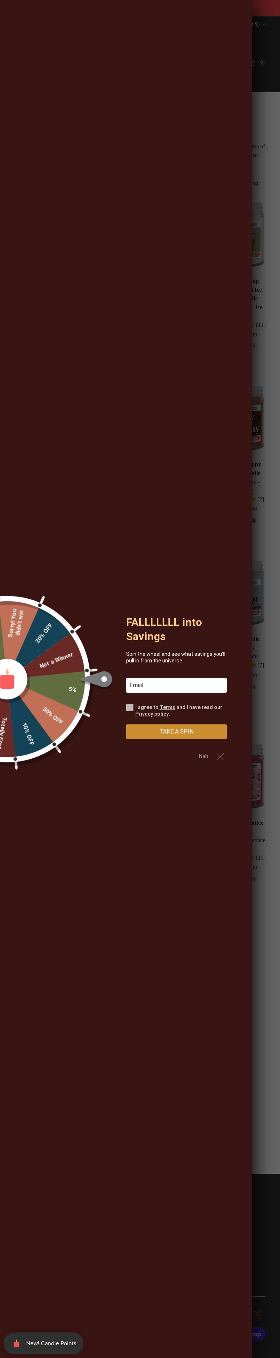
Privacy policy (151, 714)
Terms (167, 707)
